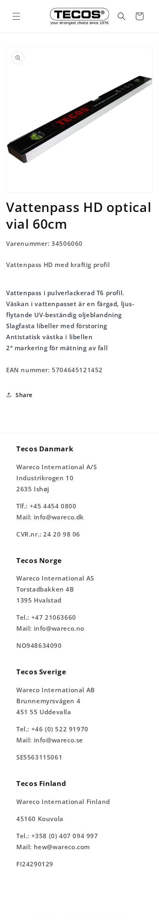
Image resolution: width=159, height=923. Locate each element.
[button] (16, 16)
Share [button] (24, 395)
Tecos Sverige (64, 916)
